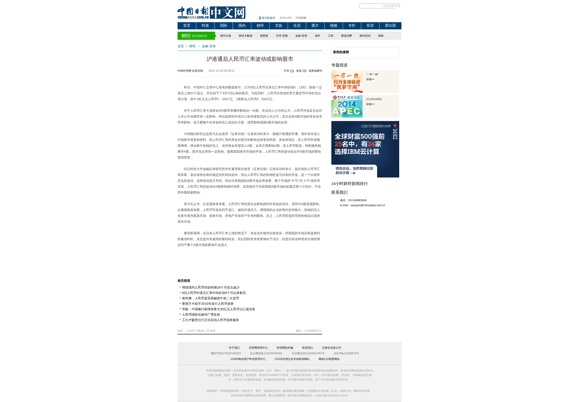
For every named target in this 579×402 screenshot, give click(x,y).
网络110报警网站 (329, 359)
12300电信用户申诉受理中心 (248, 359)
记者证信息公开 (331, 347)
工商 (330, 35)
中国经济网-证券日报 (190, 70)
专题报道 (339, 65)
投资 (304, 35)
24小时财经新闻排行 (349, 183)
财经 (260, 25)
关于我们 (234, 347)
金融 (298, 35)
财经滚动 (365, 35)
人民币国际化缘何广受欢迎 (201, 314)
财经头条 (225, 35)
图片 (315, 25)
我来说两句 (315, 70)
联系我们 (307, 347)
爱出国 (390, 25)
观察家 (264, 35)
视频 (333, 25)
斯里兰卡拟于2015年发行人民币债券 (208, 303)
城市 (317, 35)
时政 (205, 25)
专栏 (352, 25)
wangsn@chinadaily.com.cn (368, 205)
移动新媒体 (268, 17)
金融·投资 (209, 46)
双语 (370, 25)
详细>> (370, 79)
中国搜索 (301, 17)
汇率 (206, 330)
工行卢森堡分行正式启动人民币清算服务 (210, 320)
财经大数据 (245, 35)
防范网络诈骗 (285, 347)
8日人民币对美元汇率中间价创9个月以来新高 (214, 293)
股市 (213, 330)
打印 (286, 70)
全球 (278, 35)
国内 (242, 25)
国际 (223, 25)
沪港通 (199, 330)
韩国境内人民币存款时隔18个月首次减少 (211, 287)
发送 (299, 70)
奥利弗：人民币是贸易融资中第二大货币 (210, 298)
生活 (297, 25)
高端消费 (346, 35)
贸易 (285, 35)
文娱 (278, 25)
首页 (186, 25)
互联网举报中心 (258, 347)
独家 (381, 35)
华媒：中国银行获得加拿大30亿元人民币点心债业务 (218, 309)
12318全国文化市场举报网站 (292, 359)
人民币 (190, 330)
